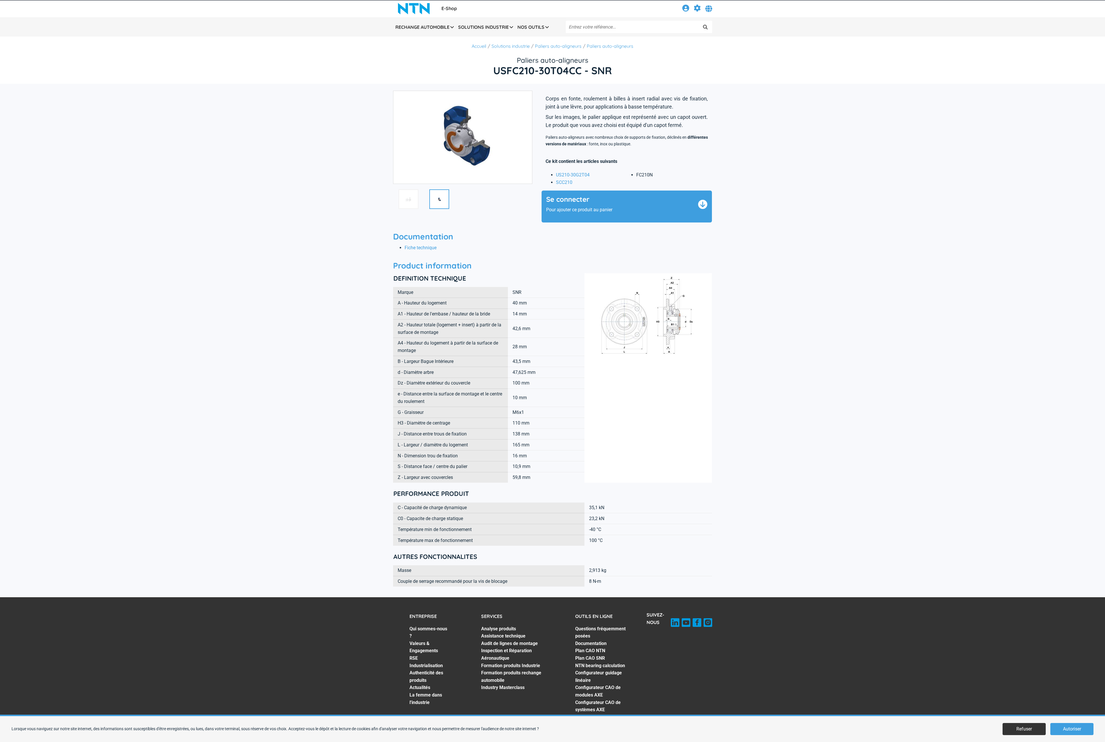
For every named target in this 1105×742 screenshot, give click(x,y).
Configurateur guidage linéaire (598, 676)
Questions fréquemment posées (600, 632)
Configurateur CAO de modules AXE (598, 691)
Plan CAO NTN (590, 650)
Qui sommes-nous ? (428, 632)
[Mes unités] (697, 9)
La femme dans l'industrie (425, 698)
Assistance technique (503, 636)
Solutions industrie (510, 46)
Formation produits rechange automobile (511, 676)
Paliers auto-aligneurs (558, 46)
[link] (685, 9)
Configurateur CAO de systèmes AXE (598, 706)
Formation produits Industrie (510, 665)
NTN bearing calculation (600, 665)
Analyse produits (498, 628)
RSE (413, 658)
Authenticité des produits (426, 676)
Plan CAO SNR (590, 658)
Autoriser (1072, 729)
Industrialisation (426, 665)
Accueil (479, 46)
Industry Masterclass (503, 687)
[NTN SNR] (414, 8)
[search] (705, 27)
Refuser (1024, 729)
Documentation (591, 643)
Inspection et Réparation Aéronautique (506, 654)
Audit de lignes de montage (509, 643)
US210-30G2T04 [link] (573, 175)
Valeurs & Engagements (423, 647)
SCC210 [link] (564, 182)
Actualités (419, 687)
